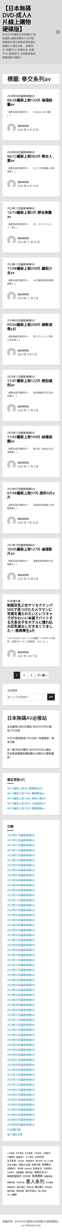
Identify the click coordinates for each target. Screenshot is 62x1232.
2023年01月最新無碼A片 (21, 910)
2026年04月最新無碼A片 (21, 1104)
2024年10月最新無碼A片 (21, 1015)
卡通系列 (47, 1153)
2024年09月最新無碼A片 (21, 1010)
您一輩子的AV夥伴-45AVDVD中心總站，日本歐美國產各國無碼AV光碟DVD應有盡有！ (30, 753)
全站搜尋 (12, 690)
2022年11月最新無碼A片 (21, 900)
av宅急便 (10, 1153)
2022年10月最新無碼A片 (21, 545)
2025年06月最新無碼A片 (21, 1055)
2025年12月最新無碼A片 (21, 1084)
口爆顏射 (11, 1157)
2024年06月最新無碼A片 (21, 995)
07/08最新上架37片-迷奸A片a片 (31, 494)
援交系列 (39, 1161)
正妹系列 (10, 1172)
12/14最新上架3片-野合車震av (29, 214)
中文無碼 (28, 1153)
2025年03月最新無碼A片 (21, 1040)
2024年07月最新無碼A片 (21, 1000)
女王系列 (11, 1160)
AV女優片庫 (14, 601)
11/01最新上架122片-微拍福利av (29, 382)
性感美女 (30, 1160)
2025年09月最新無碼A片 (21, 1070)
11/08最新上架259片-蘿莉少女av (29, 270)
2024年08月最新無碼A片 (21, 1005)
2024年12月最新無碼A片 (21, 208)
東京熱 (20, 1168)
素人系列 (35, 1181)
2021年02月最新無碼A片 (21, 840)
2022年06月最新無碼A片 (21, 880)
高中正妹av (31, 1190)
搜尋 (51, 697)
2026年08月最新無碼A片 (21, 1124)
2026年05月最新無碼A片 (21, 1109)
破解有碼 (11, 1182)
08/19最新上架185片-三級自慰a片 (26, 803)
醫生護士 (39, 1186)
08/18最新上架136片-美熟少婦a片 (26, 798)
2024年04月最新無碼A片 (21, 985)
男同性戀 (27, 1176)
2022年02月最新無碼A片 (21, 860)
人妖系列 (37, 1153)
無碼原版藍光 (14, 1176)
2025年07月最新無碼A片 (21, 1060)
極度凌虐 (28, 1169)
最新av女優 (24, 1164)
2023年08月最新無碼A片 (21, 945)
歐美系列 (37, 1168)
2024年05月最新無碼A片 (21, 320)
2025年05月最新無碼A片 (21, 1050)
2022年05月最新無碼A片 (21, 875)
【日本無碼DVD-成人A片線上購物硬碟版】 (16, 18)
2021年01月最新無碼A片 (21, 835)
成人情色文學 (14, 1134)
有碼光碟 (36, 1164)
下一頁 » (42, 675)
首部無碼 (20, 1191)
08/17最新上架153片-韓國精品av (26, 793)
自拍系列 (11, 1187)
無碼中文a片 (41, 1172)
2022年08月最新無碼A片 (21, 885)
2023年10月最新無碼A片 (21, 955)
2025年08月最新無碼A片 (21, 1065)
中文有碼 (19, 1153)
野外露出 (48, 1187)
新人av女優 (48, 1161)
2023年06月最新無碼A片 (21, 935)
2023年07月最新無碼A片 (21, 489)
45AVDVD (23, 126)
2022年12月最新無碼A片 (21, 905)
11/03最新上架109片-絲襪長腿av (29, 438)
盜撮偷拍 (48, 1176)
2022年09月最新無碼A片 (21, 890)
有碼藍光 (46, 1164)
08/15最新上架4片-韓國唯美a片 (25, 788)
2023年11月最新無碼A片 (21, 376)
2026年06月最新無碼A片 (21, 96)
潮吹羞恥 (29, 1172)
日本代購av (12, 1164)
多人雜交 (30, 1157)
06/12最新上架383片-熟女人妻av (29, 158)
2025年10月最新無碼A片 (21, 1075)
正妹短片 (47, 1168)
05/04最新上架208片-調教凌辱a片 (29, 326)
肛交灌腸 (49, 1182)
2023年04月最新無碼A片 (21, 925)
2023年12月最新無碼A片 (21, 965)
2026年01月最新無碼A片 (21, 1090)
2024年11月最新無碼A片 (21, 264)
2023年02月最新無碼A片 (21, 915)
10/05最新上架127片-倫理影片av (29, 551)
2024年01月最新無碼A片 (21, 970)
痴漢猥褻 (37, 1176)
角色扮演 (30, 1187)
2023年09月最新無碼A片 (21, 950)
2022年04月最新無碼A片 (21, 870)
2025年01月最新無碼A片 (21, 1030)
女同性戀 (39, 1156)
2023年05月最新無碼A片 (21, 930)
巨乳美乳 (20, 1161)
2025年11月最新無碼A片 (21, 1079)
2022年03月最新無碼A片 (21, 865)
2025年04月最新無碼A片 (21, 1045)
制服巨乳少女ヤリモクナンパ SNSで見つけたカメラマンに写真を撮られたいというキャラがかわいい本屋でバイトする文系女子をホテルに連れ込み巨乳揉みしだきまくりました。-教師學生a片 (30, 618)
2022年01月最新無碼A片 (21, 855)
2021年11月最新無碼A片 (21, 845)
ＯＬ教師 (12, 1194)
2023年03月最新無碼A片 (21, 920)
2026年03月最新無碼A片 (21, 1099)
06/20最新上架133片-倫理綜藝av (29, 102)
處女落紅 (21, 1187)
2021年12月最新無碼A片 (21, 850)
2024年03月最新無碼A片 (21, 980)
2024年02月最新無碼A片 (21, 975)
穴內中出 (20, 1182)
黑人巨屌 (42, 1190)
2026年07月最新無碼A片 (21, 1119)
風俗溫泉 (11, 1191)
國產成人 (20, 1157)
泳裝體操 (20, 1172)
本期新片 (11, 1168)
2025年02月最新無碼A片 (21, 1035)
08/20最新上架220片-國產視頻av (26, 808)
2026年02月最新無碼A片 (21, 1094)
